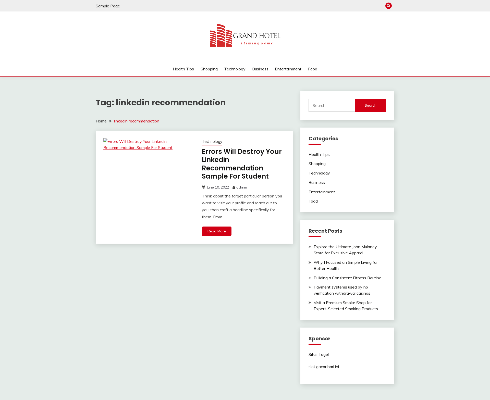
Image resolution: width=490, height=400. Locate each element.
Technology (235, 68)
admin (241, 187)
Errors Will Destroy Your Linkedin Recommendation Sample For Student (242, 164)
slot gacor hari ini (324, 366)
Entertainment (288, 68)
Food (312, 68)
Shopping (209, 68)
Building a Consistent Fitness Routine (347, 277)
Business (260, 68)
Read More (216, 231)
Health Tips (183, 68)
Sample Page (108, 5)
